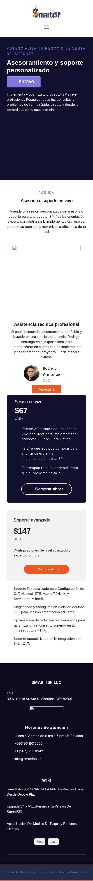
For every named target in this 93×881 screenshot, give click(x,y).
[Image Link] (46, 713)
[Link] (24, 122)
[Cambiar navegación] (46, 27)
